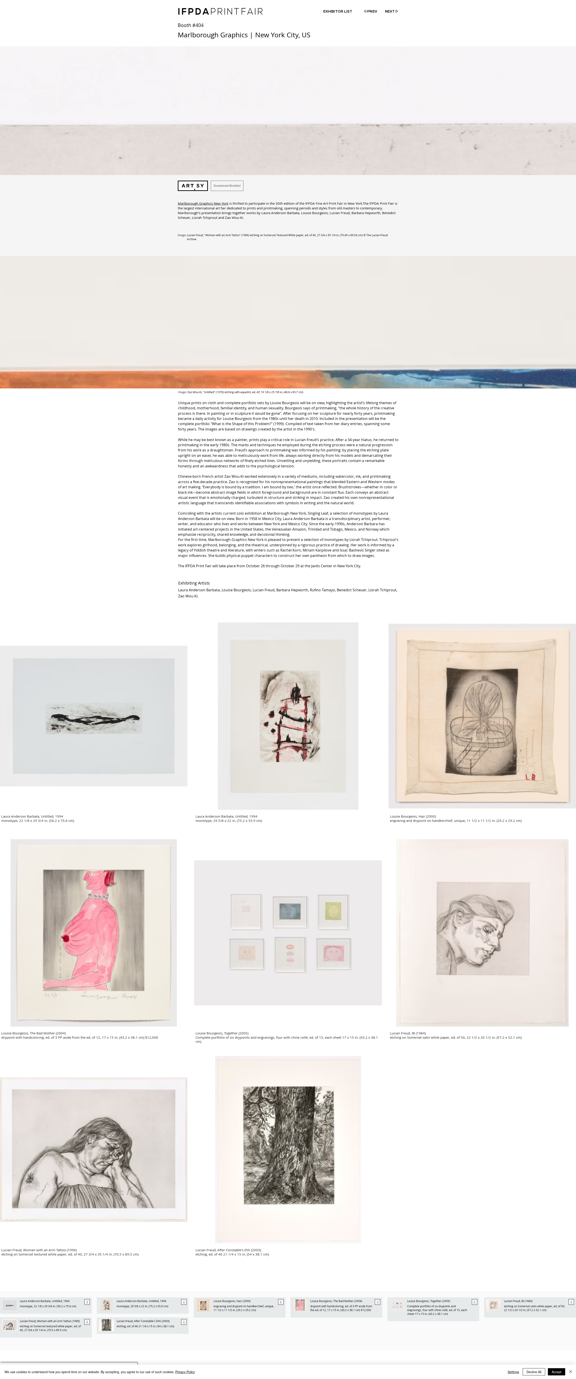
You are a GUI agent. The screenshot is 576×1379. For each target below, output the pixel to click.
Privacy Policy (185, 1372)
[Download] (87, 1302)
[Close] (570, 1371)
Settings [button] (513, 1372)
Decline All (533, 1372)
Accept (556, 1372)
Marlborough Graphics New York (203, 203)
